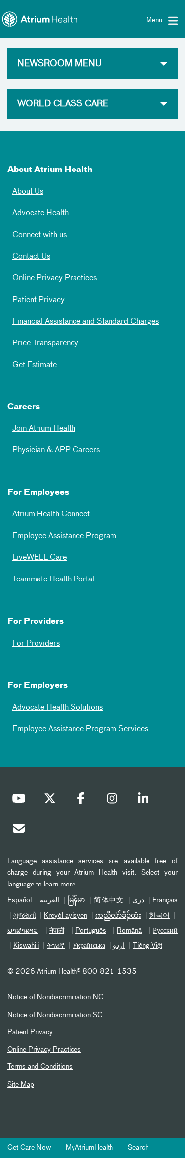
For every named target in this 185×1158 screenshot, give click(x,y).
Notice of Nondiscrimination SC (54, 1015)
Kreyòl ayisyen (65, 915)
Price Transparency (45, 343)
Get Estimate (34, 365)
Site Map (20, 1084)
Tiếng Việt (147, 945)
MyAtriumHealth (89, 1147)
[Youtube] (21, 801)
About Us (27, 192)
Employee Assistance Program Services (80, 729)
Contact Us (31, 257)
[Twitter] (52, 801)
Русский (165, 930)
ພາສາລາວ (22, 930)
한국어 (159, 915)
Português (90, 930)
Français (165, 900)
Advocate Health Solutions (57, 708)
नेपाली (56, 930)
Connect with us (39, 235)
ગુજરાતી (24, 915)
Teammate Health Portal (53, 579)
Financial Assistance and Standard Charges (85, 322)
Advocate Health (40, 213)
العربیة (49, 900)
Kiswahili (26, 945)
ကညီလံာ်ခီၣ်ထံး (118, 915)
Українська (89, 945)
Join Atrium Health (43, 429)
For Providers (36, 643)
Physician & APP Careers (56, 450)
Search (138, 1147)
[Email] (21, 831)
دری (138, 900)
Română (129, 930)
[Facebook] (83, 801)
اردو (119, 945)
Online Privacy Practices (54, 278)
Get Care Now (29, 1147)
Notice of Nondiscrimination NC (55, 997)
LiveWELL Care (39, 558)
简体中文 (108, 900)
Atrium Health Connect (51, 514)
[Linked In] (145, 801)
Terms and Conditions (40, 1066)
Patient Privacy (38, 300)
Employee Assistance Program (64, 536)
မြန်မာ (76, 900)
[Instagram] (114, 801)
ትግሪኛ (56, 945)
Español (19, 900)
